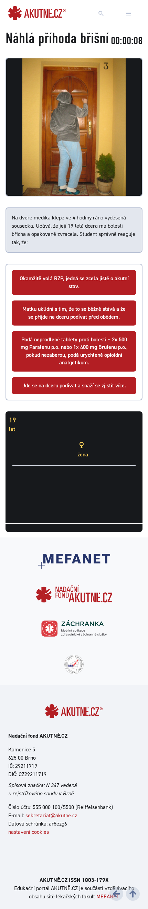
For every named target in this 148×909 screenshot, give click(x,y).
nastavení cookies (28, 832)
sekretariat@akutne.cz (51, 815)
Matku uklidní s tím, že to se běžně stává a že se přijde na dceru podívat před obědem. (74, 312)
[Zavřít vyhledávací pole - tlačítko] (129, 13)
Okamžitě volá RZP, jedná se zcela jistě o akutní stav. (74, 282)
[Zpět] (116, 894)
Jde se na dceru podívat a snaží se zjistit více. (74, 385)
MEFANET (107, 896)
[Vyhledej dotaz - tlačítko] (101, 13)
